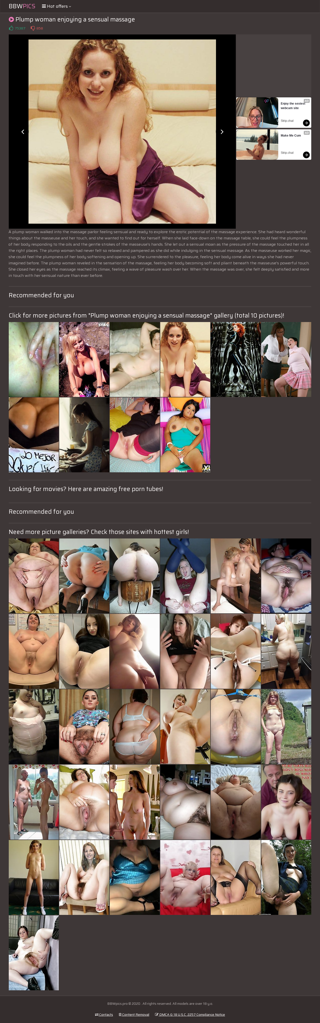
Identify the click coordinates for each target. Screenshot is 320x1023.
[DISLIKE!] (32, 28)
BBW (22, 6)
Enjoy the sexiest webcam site (293, 106)
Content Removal (135, 1014)
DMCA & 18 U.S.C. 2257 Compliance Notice (191, 1014)
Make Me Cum (291, 135)
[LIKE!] (11, 28)
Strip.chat (287, 121)
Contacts (105, 1014)
